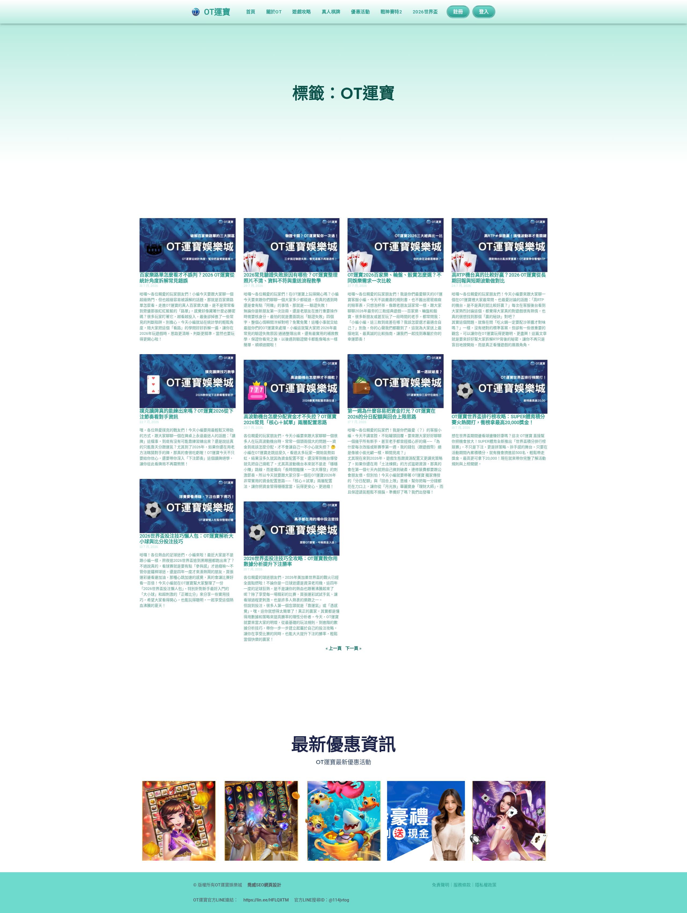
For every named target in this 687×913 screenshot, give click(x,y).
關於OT (274, 11)
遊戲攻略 (301, 11)
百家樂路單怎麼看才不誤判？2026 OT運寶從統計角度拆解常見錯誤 (187, 278)
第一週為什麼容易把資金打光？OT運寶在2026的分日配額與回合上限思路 (392, 414)
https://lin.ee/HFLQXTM (266, 900)
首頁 (250, 11)
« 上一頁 (334, 648)
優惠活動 (360, 11)
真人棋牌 (331, 11)
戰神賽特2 (391, 11)
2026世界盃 (425, 11)
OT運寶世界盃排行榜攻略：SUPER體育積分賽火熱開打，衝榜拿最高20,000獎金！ (498, 419)
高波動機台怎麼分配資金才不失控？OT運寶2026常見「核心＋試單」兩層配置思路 (290, 419)
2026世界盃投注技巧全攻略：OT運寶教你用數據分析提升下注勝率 (291, 561)
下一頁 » (353, 648)
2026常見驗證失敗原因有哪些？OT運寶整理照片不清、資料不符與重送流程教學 (291, 278)
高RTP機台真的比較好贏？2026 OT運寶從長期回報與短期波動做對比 (499, 278)
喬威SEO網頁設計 (264, 885)
